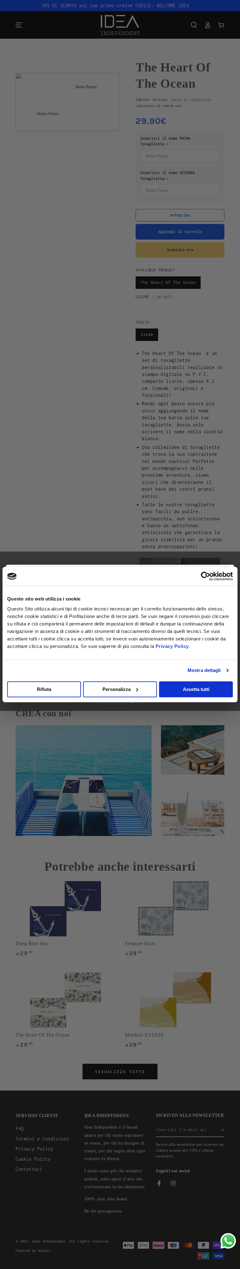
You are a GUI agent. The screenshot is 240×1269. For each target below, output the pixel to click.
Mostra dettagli (204, 670)
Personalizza (116, 689)
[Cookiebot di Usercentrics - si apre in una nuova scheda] (205, 576)
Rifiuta (44, 689)
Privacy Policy (172, 646)
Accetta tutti (196, 689)
